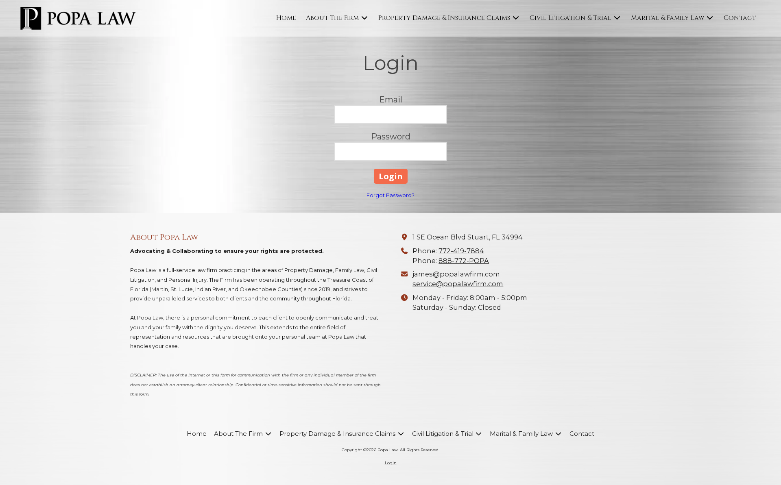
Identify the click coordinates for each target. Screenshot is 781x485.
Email (390, 99)
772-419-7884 (461, 251)
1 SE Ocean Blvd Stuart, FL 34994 (467, 237)
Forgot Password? (390, 195)
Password (390, 136)
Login (391, 462)
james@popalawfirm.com (456, 274)
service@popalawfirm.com (457, 284)
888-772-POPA (463, 261)
